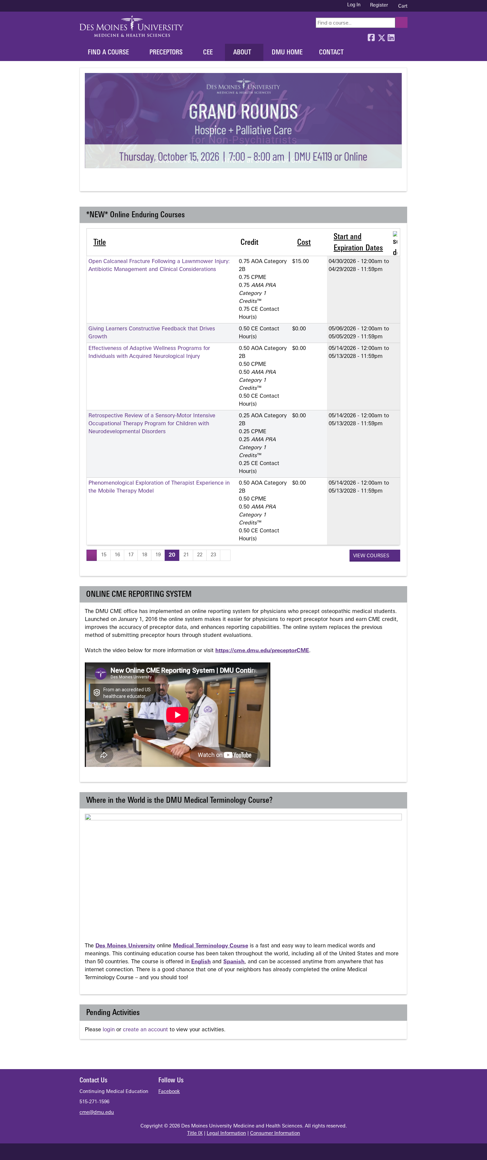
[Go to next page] (225, 555)
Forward (401, 36)
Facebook (371, 36)
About (242, 52)
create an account (145, 1030)
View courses (372, 556)
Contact (331, 52)
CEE (208, 52)
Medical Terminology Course (210, 946)
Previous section (89, 182)
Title (99, 243)
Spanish (233, 962)
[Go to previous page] (91, 555)
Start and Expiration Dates (358, 242)
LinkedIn (391, 36)
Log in (353, 5)
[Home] (132, 26)
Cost (304, 243)
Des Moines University (125, 946)
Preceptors (166, 52)
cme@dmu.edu (97, 1112)
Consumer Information (275, 1133)
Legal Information (226, 1133)
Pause (101, 182)
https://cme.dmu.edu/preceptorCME (262, 650)
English (201, 962)
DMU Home (287, 52)
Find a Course (108, 52)
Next (113, 182)
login (109, 1030)
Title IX (195, 1133)
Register (379, 5)
